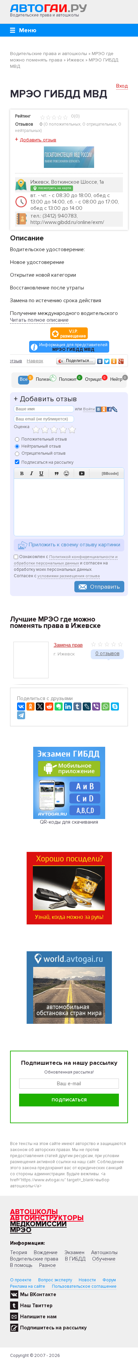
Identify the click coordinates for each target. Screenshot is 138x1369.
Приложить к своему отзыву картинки (73, 544)
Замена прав (68, 645)
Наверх (35, 361)
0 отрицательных (99, 124)
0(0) (74, 116)
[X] (40, 706)
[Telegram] (21, 715)
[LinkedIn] (68, 706)
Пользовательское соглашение (84, 1286)
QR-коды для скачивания (69, 822)
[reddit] (49, 706)
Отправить (105, 586)
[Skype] (115, 706)
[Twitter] (107, 361)
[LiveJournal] (87, 706)
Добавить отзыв (38, 140)
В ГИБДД (75, 1259)
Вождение (46, 1252)
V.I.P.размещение (73, 333)
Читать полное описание (39, 320)
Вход (122, 86)
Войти (89, 409)
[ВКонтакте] (100, 361)
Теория (18, 1252)
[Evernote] (59, 706)
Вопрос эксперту (55, 1280)
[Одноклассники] (114, 361)
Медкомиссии (38, 1224)
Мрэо (20, 1230)
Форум (109, 1280)
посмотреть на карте (54, 188)
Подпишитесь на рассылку (53, 1328)
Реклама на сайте (27, 1286)
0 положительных (62, 124)
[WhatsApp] (105, 706)
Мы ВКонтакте (38, 1294)
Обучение (104, 1259)
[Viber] (96, 706)
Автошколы (34, 1212)
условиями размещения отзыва (69, 576)
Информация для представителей (73, 347)
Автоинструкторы (47, 1218)
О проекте (20, 1280)
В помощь (21, 1265)
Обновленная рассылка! (69, 1072)
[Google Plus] (121, 361)
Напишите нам (38, 1317)
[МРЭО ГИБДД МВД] (69, 156)
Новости (87, 1280)
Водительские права (34, 1259)
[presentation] (23, 380)
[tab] (23, 380)
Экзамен (74, 1252)
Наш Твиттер (36, 1306)
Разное (47, 1265)
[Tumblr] (77, 706)
